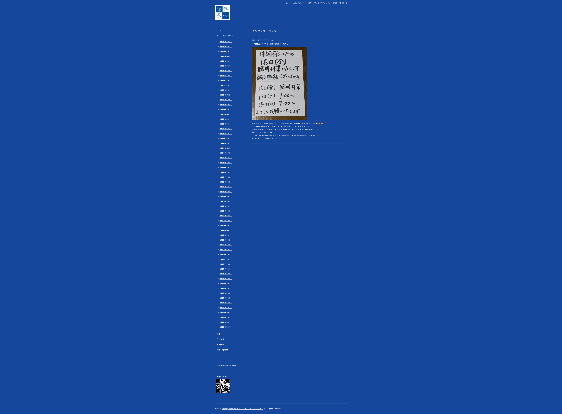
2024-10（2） (226, 138)
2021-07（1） (226, 278)
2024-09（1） (226, 143)
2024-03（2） (226, 167)
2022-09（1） (226, 225)
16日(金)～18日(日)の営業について (270, 43)
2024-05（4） (226, 158)
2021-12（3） (226, 259)
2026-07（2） (226, 42)
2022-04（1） (226, 245)
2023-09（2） (226, 182)
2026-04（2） (226, 56)
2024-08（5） (226, 148)
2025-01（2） (226, 129)
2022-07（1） (226, 235)
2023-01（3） (226, 211)
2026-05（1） (226, 51)
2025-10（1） (226, 85)
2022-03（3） (226, 249)
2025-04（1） (226, 114)
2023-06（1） (226, 191)
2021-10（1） (226, 269)
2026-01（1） (226, 71)
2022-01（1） (226, 254)
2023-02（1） (226, 206)
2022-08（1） (226, 230)
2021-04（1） (226, 283)
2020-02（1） (226, 327)
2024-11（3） (226, 133)
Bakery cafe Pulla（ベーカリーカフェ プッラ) (242, 408)
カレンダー (221, 339)
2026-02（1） (226, 66)
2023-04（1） (226, 196)
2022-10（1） (226, 220)
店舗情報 (220, 344)
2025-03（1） (226, 119)
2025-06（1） (226, 104)
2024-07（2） (226, 153)
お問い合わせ (222, 350)
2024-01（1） (226, 172)
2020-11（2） (226, 307)
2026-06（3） (226, 46)
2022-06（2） (226, 240)
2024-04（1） (226, 162)
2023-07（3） (226, 187)
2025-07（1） (226, 100)
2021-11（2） (226, 264)
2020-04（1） (226, 322)
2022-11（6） (226, 216)
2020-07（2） (226, 317)
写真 (218, 334)
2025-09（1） (226, 90)
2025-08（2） (226, 95)
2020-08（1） (226, 312)
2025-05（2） (226, 109)
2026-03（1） (226, 61)
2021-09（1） (226, 274)
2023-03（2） (226, 201)
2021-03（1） (226, 288)
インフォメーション (225, 35)
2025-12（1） (226, 75)
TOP (219, 30)
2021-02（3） (226, 293)
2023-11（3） (226, 177)
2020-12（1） (226, 303)
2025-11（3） (226, 80)
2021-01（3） (226, 298)
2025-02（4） (226, 124)
